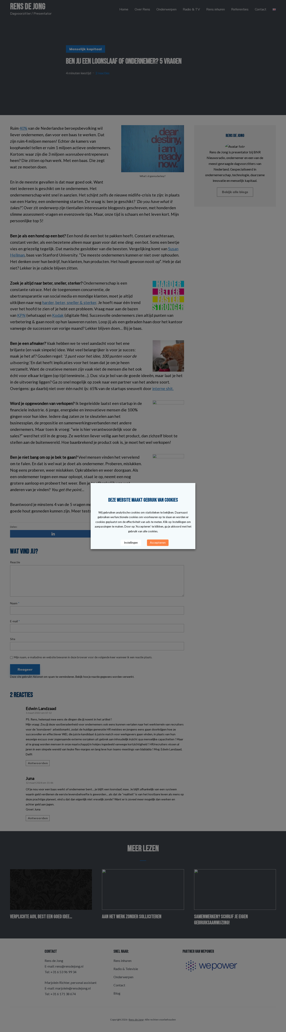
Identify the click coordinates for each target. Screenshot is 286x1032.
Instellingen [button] (131, 542)
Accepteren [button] (158, 542)
